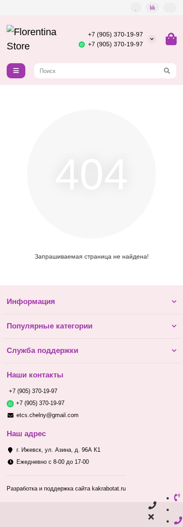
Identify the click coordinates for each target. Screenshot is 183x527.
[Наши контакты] (152, 511)
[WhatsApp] (177, 509)
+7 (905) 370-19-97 (115, 34)
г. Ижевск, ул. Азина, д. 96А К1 (58, 449)
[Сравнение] (152, 7)
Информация (31, 301)
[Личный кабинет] (169, 7)
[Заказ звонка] (178, 520)
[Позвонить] (177, 497)
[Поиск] (167, 71)
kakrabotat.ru (109, 488)
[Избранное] (136, 7)
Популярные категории (49, 326)
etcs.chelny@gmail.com (47, 415)
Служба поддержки (42, 350)
